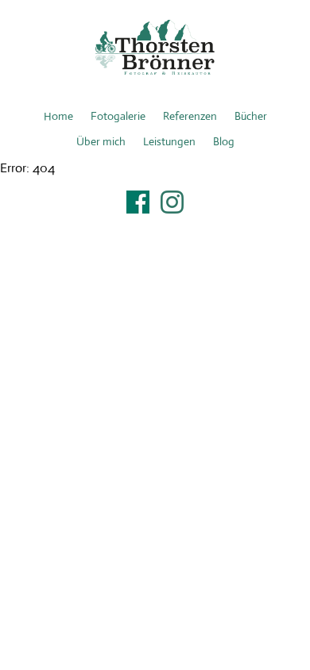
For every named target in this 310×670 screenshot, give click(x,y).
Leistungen (169, 141)
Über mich (101, 141)
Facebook (137, 202)
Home (58, 116)
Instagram (172, 202)
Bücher (250, 116)
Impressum (155, 222)
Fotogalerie (118, 116)
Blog (223, 141)
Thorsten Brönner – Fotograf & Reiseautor (155, 47)
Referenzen (190, 116)
